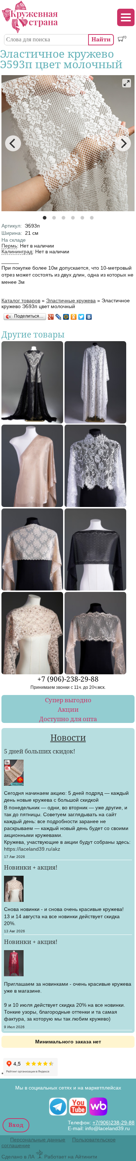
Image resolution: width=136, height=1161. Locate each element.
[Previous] (13, 143)
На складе (13, 240)
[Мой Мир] (66, 317)
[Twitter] (81, 317)
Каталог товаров (20, 300)
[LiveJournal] (58, 317)
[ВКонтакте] (89, 317)
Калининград (16, 251)
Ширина (11, 233)
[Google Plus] (51, 317)
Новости (68, 737)
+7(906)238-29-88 (113, 1122)
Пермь (9, 246)
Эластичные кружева (71, 300)
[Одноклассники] (74, 317)
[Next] (123, 143)
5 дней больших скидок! (39, 751)
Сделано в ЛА (17, 1157)
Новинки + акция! (30, 867)
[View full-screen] (126, 83)
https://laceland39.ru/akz (32, 849)
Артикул (11, 226)
